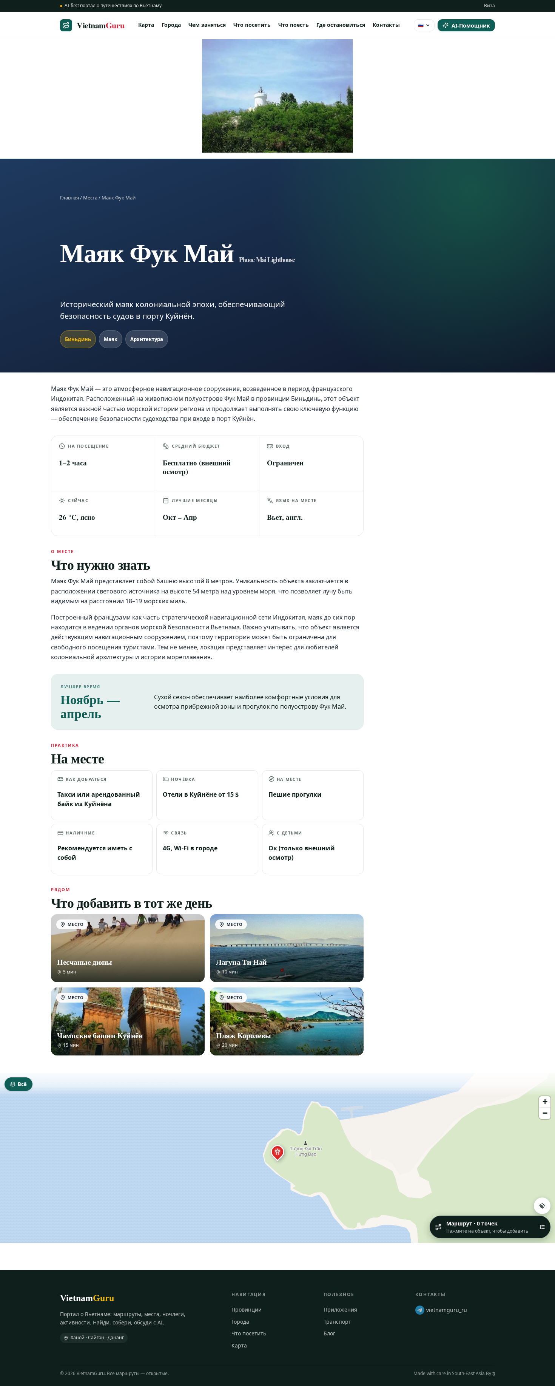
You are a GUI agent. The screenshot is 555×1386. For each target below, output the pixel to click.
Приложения (340, 1309)
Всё (22, 1084)
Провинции (246, 1309)
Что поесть (293, 24)
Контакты (386, 24)
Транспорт (337, 1321)
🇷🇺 (421, 25)
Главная (69, 197)
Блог (329, 1333)
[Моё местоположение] (542, 1205)
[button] (277, 1152)
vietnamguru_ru (446, 1309)
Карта (146, 24)
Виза (489, 5)
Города (171, 24)
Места (90, 197)
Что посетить (252, 24)
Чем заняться (207, 24)
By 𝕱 (490, 1373)
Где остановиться (340, 24)
